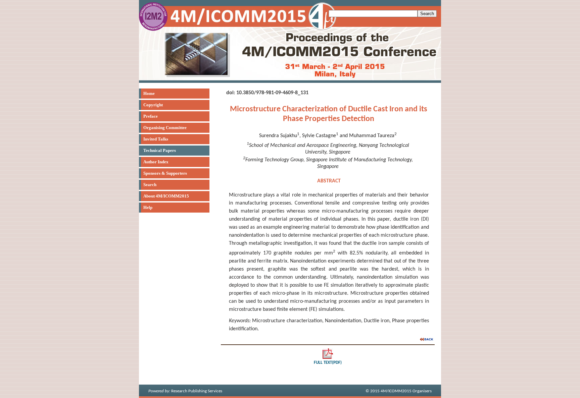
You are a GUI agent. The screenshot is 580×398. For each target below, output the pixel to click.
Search (149, 184)
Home (149, 93)
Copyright (153, 104)
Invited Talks (155, 138)
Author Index (155, 161)
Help (147, 207)
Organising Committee (165, 127)
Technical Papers (159, 150)
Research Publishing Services (185, 391)
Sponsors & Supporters (165, 173)
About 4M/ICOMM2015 (166, 195)
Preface (150, 116)
